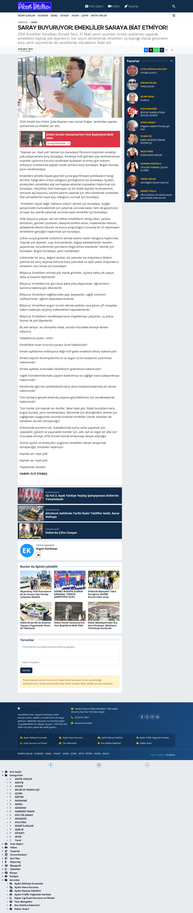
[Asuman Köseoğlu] (132, 166)
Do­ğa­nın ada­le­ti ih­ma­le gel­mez (155, 128)
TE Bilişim (170, 754)
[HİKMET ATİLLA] (132, 194)
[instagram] (147, 764)
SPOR (81, 753)
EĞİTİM (88, 753)
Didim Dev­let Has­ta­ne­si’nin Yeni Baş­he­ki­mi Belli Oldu (69, 624)
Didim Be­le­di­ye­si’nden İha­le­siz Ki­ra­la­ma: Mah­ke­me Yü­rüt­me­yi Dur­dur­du (103, 625)
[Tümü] (171, 61)
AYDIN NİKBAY (148, 122)
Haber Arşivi (146, 743)
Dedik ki (144, 100)
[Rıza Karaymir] (132, 111)
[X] (147, 716)
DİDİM (34, 22)
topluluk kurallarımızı (48, 680)
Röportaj (15, 861)
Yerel (17, 840)
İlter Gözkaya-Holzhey (153, 69)
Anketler (15, 869)
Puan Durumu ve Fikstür (35, 743)
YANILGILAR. (147, 86)
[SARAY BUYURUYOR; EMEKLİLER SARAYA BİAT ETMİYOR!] (70, 87)
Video (116, 6)
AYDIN (75, 15)
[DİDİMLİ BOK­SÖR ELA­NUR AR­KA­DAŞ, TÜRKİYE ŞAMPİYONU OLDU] (70, 580)
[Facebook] (142, 716)
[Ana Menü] (174, 15)
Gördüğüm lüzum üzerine (154, 182)
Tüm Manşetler (69, 743)
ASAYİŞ (97, 753)
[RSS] (157, 716)
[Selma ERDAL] (132, 98)
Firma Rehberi (18, 854)
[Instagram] (152, 716)
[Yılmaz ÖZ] (132, 139)
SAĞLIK (105, 753)
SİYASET (64, 15)
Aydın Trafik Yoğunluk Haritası (154, 737)
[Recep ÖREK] (132, 153)
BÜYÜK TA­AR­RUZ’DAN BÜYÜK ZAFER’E (152, 114)
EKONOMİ (20, 800)
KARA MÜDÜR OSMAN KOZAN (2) (152, 141)
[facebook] (50, 764)
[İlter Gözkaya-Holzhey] (132, 70)
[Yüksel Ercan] (132, 180)
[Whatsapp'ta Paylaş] (156, 50)
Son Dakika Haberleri (111, 743)
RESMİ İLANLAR (26, 15)
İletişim (14, 876)
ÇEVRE (84, 15)
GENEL (54, 15)
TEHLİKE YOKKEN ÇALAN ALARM (154, 169)
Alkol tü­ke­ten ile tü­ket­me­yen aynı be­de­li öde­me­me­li (156, 196)
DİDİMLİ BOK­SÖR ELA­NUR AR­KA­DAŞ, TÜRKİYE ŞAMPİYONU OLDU (68, 594)
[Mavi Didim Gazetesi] (35, 6)
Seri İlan (15, 858)
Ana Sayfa (15, 771)
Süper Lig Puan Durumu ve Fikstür (34, 898)
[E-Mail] (38, 555)
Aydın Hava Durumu (73, 737)
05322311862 (82, 717)
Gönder (26, 670)
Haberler (23, 22)
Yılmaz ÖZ (146, 136)
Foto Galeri (96, 6)
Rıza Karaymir (148, 108)
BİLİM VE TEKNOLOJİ (26, 789)
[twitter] (98, 764)
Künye (13, 872)
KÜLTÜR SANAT (23, 815)
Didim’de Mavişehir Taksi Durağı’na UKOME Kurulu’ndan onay (102, 594)
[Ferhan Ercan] (132, 84)
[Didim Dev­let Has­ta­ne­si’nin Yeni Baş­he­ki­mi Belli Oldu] (70, 611)
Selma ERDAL (147, 96)
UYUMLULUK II (148, 72)
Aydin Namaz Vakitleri (112, 737)
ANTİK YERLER (99, 15)
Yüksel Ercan (148, 178)
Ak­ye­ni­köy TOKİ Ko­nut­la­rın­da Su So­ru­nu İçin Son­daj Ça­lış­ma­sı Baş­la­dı (36, 594)
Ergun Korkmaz (46, 549)
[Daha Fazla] (162, 50)
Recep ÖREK (146, 151)
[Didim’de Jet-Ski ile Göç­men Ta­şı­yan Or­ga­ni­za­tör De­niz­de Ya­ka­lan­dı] (36, 611)
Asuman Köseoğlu (150, 163)
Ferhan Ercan (148, 82)
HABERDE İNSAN (24, 811)
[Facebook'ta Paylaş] (146, 50)
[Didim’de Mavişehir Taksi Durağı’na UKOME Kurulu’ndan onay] (104, 580)
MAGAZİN (20, 818)
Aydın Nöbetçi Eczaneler (35, 737)
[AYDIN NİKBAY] (132, 125)
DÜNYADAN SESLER (151, 155)
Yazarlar (133, 6)
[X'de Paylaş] (150, 50)
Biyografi (15, 865)
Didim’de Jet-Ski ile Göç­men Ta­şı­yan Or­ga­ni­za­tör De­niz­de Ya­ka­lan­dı (35, 625)
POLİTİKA (20, 822)
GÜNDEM (43, 15)
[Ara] (173, 6)
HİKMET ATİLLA (148, 191)
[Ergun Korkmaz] (27, 550)
